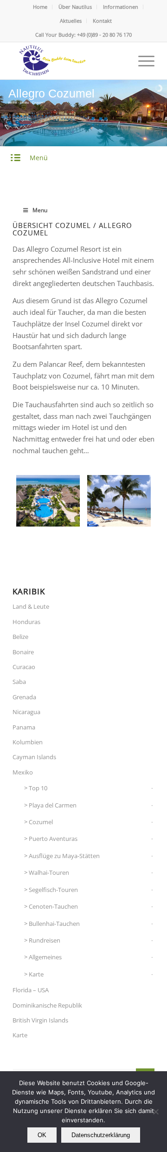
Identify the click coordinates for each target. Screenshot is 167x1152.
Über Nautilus (75, 6)
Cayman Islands (34, 757)
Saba (19, 681)
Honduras (26, 622)
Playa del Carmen (53, 805)
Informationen (120, 6)
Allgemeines (45, 957)
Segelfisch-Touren (53, 889)
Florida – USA (31, 990)
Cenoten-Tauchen (53, 906)
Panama (24, 727)
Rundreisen (44, 940)
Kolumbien (28, 742)
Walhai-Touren (49, 872)
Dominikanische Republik (47, 1005)
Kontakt (102, 20)
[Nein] (155, 1111)
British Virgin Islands (40, 1020)
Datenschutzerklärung (100, 1135)
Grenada (24, 697)
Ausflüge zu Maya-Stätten (64, 856)
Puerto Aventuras (53, 838)
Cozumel (41, 822)
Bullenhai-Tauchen (54, 923)
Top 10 (38, 788)
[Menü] (141, 60)
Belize (20, 636)
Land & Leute (31, 606)
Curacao (24, 667)
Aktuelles (71, 20)
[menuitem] (40, 7)
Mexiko (23, 772)
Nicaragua (26, 712)
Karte (36, 974)
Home (40, 6)
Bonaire (23, 652)
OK (42, 1135)
